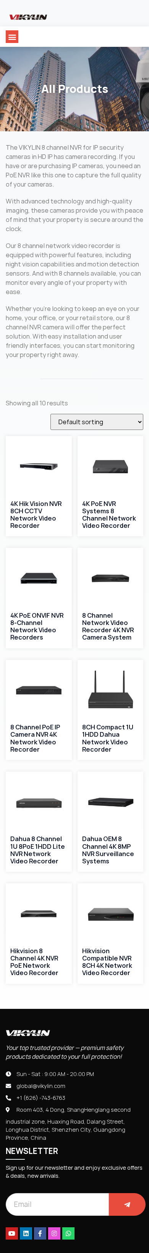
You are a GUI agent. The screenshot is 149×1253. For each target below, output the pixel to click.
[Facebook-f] (40, 1233)
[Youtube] (12, 1233)
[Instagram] (54, 1233)
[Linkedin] (26, 1233)
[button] (12, 36)
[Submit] (127, 1204)
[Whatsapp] (68, 1233)
